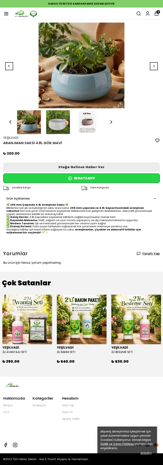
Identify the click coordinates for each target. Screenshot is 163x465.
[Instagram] (15, 445)
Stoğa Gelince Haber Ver (81, 167)
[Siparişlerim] (147, 13)
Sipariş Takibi (71, 419)
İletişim (8, 405)
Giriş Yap (68, 405)
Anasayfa (39, 405)
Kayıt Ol (67, 412)
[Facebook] (5, 445)
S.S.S (6, 412)
